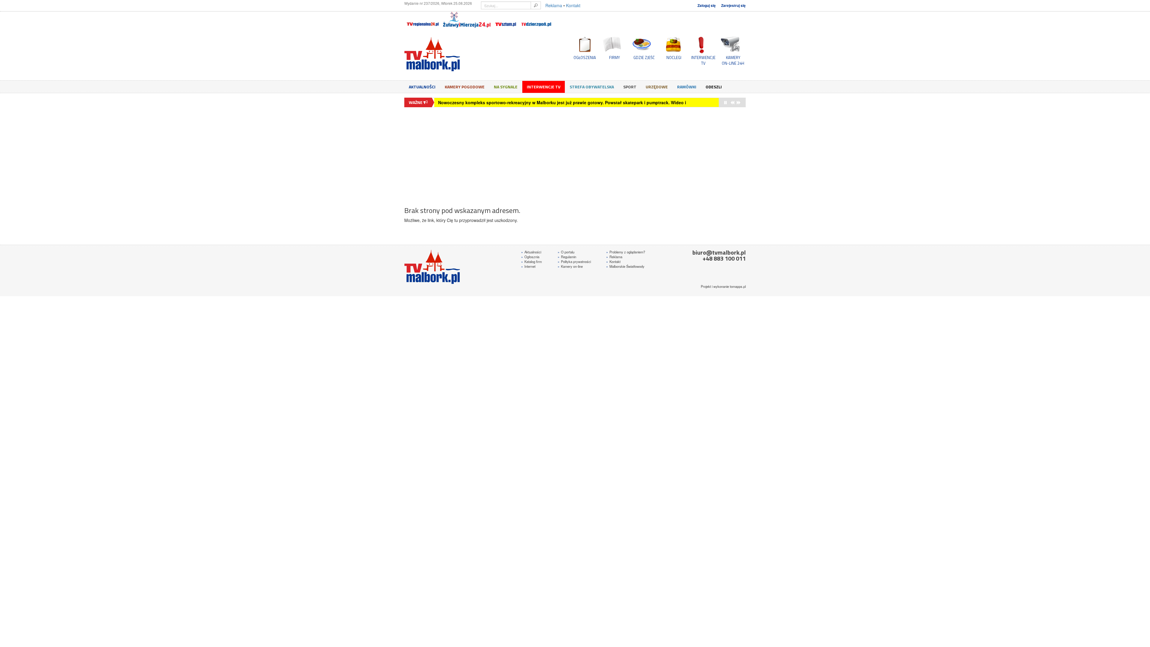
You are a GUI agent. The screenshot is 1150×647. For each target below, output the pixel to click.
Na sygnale (506, 87)
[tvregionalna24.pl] (422, 20)
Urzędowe (657, 87)
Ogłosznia (530, 256)
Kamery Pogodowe (465, 87)
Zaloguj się (706, 5)
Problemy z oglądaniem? (625, 252)
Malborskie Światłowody (625, 266)
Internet (528, 266)
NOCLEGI (673, 58)
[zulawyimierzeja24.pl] (467, 20)
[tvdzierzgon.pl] (536, 20)
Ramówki (686, 87)
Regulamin (567, 256)
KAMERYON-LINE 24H (733, 60)
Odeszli (714, 87)
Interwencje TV (543, 87)
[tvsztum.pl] (506, 20)
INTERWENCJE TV (703, 60)
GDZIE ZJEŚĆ (644, 58)
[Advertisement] (575, 154)
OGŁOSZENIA (585, 58)
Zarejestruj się (733, 5)
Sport (629, 87)
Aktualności (422, 87)
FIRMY (614, 58)
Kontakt (573, 5)
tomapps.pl (738, 286)
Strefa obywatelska (592, 87)
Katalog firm (531, 261)
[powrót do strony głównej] (458, 54)
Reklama (553, 5)
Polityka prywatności (574, 261)
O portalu (566, 252)
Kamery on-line (570, 266)
